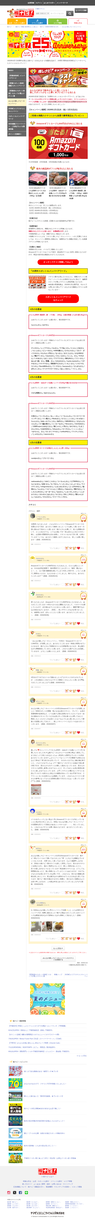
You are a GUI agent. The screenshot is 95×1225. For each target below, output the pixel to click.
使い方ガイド (27, 1184)
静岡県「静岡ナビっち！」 (53, 1202)
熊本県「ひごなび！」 (33, 1202)
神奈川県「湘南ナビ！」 (53, 1205)
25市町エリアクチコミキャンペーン (76, 975)
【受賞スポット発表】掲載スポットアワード (16, 84)
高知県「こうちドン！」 (72, 1207)
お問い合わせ (56, 1184)
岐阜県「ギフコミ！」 (52, 1204)
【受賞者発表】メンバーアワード (16, 77)
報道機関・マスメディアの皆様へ (58, 1187)
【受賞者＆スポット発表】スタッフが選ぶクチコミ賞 (40, 975)
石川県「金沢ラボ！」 (13, 1207)
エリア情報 (58, 23)
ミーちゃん (39, 517)
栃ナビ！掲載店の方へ (36, 1187)
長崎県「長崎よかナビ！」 (72, 1202)
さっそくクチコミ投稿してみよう (58, 262)
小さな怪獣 (39, 903)
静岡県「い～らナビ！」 (72, 1205)
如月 (37, 848)
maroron (38, 558)
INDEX (10, 70)
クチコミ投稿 (82, 10)
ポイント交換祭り (14, 134)
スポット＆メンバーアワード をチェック (58, 298)
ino (37, 634)
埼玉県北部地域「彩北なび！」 (55, 1207)
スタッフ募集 (77, 1187)
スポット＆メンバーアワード (16, 117)
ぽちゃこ (39, 701)
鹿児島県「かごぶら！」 (34, 1207)
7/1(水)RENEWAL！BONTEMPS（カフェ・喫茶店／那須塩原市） (32, 1047)
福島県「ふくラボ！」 (13, 1204)
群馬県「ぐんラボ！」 (13, 1205)
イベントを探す (37, 23)
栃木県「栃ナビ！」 (13, 1202)
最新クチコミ (40, 9)
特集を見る (78, 23)
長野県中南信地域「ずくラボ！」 (74, 1204)
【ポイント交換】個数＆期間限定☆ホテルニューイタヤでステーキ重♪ (34, 1034)
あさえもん (39, 743)
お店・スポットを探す (17, 23)
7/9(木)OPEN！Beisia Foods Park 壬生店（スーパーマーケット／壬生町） (35, 1039)
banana (38, 595)
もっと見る (82, 1056)
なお (37, 812)
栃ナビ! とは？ (48, 1177)
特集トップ (58, 974)
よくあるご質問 (39, 1184)
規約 (48, 1184)
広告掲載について (19, 1187)
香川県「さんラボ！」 (33, 1205)
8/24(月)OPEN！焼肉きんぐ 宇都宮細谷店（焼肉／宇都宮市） (31, 1030)
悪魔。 (38, 670)
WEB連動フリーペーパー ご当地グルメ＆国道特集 (16, 126)
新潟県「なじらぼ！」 (33, 1204)
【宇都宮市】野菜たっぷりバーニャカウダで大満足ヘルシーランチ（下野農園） (37, 1026)
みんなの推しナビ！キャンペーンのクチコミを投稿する (58, 959)
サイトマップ (68, 1184)
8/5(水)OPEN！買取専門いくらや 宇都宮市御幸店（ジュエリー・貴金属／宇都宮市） (39, 1051)
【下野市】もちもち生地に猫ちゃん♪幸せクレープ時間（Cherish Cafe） (34, 1043)
